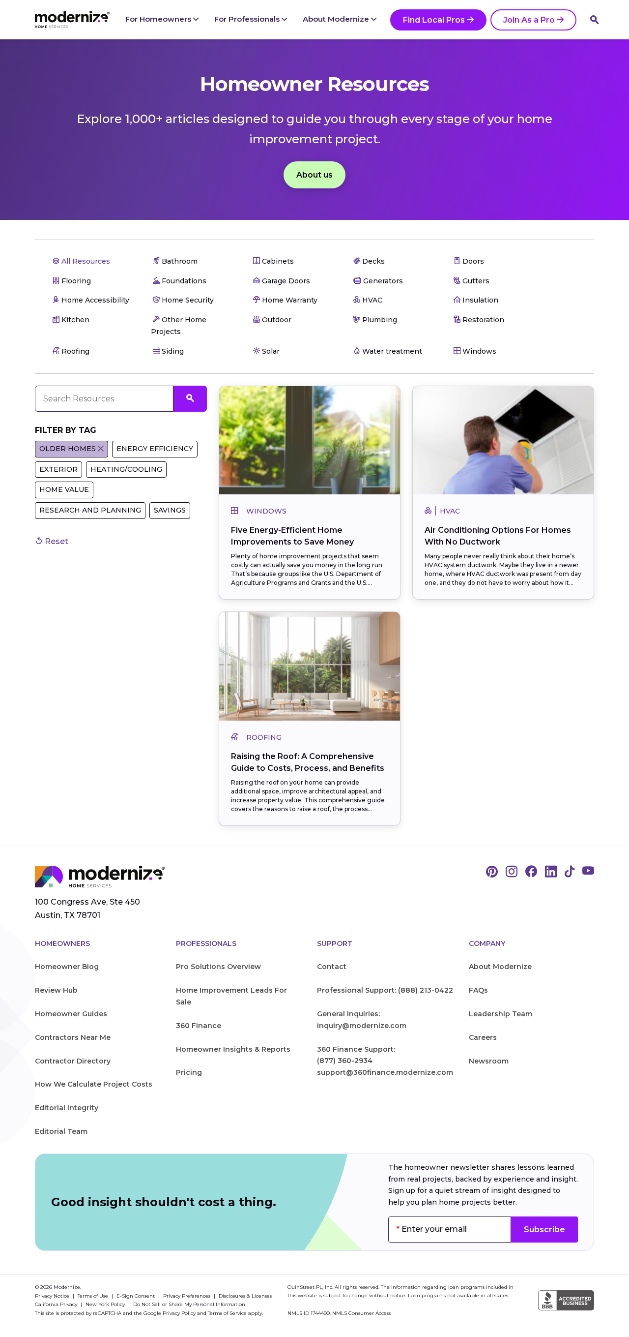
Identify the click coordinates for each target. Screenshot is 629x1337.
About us (314, 175)
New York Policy (106, 1304)
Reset (55, 541)
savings (170, 510)
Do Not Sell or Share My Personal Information (189, 1304)
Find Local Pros (434, 20)
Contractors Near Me (73, 1037)
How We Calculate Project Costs (93, 1084)
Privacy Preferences (187, 1296)
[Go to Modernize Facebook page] (531, 872)
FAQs (478, 990)
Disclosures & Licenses (245, 1296)
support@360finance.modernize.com (385, 1072)
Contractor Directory (73, 1061)
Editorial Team (61, 1131)
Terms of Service (227, 1313)
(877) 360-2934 (344, 1060)
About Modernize (337, 19)
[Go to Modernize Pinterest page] (492, 872)
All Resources (84, 261)
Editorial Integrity (66, 1107)
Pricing (189, 1072)
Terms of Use (94, 1296)
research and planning (90, 510)
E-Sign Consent (136, 1296)
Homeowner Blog (67, 966)
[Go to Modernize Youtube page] (588, 872)
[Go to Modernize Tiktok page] (569, 872)
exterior (58, 469)
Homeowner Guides (71, 1013)
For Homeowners (159, 19)
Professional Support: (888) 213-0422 (385, 990)
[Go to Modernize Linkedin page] (551, 872)
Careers (483, 1037)
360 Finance (198, 1025)
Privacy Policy (179, 1313)
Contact (331, 966)
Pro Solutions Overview (218, 966)
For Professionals (248, 19)
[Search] (594, 19)
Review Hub (56, 990)
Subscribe (544, 1229)
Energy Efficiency (154, 448)
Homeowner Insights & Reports (233, 1049)
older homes (67, 448)
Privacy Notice (53, 1296)
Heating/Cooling (126, 469)
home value (64, 489)
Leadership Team (500, 1013)
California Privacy (57, 1304)
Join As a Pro (529, 20)
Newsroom (489, 1061)
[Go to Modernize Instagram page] (511, 872)
